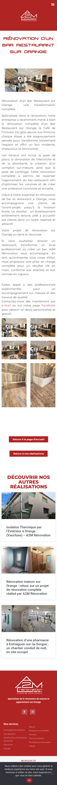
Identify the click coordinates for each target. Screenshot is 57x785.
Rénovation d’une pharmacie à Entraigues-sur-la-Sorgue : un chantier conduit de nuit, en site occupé (27, 646)
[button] (52, 4)
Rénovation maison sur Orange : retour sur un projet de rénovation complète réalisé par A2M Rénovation (27, 588)
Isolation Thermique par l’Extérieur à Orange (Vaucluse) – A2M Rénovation (28, 531)
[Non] (52, 773)
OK (29, 780)
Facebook (48, 305)
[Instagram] (32, 712)
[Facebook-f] (24, 712)
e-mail (6, 305)
